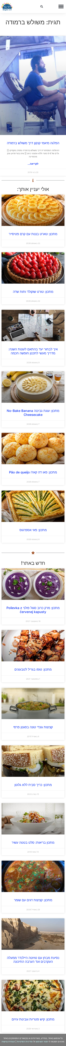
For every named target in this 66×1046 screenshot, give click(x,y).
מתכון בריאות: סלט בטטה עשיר (33, 842)
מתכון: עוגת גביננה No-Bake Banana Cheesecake (33, 412)
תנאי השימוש (42, 1041)
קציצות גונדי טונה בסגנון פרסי (33, 727)
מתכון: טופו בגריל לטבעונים (33, 669)
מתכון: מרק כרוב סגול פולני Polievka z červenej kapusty (33, 610)
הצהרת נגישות (8, 1041)
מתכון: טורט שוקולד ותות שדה (33, 292)
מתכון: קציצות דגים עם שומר (33, 900)
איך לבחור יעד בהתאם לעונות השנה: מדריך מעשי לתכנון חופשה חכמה (33, 351)
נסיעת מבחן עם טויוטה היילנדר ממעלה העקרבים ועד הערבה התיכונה (33, 960)
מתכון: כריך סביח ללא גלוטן (33, 785)
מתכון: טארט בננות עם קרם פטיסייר (33, 234)
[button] (61, 6)
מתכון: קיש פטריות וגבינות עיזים (33, 1019)
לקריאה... (33, 163)
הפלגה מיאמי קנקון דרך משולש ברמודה (33, 143)
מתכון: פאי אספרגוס (33, 530)
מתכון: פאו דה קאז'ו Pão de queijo (33, 472)
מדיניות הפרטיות (24, 1041)
